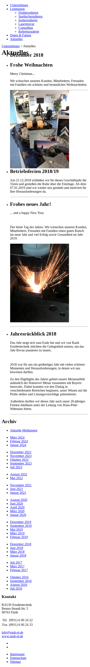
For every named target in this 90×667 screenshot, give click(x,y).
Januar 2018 (18, 555)
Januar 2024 (18, 445)
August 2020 (18, 500)
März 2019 (17, 533)
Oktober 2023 (19, 459)
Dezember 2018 (20, 544)
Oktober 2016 (19, 577)
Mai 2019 (16, 529)
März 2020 (17, 511)
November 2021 (21, 485)
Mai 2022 (16, 478)
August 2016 (18, 584)
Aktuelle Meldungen (23, 430)
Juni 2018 (16, 548)
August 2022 (18, 474)
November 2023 (21, 456)
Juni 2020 (16, 503)
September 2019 (21, 525)
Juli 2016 (16, 588)
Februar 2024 (19, 441)
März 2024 (17, 437)
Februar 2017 (19, 570)
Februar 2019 (19, 537)
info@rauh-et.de (12, 632)
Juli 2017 (16, 562)
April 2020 (17, 507)
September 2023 (21, 463)
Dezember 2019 (20, 522)
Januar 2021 (18, 492)
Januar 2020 (18, 515)
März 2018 (17, 551)
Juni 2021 (16, 489)
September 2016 (21, 581)
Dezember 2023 (20, 452)
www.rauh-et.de (12, 636)
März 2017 (17, 566)
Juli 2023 (16, 467)
